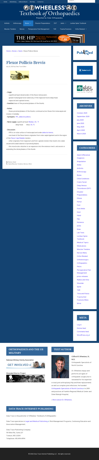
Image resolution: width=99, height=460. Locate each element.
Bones (27, 23)
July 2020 (80, 120)
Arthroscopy (17, 23)
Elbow (79, 198)
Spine (79, 287)
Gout (79, 212)
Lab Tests (80, 233)
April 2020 (81, 130)
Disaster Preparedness (42, 23)
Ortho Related (80, 29)
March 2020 (81, 134)
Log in (79, 325)
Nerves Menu (82, 253)
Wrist (30, 164)
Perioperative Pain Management (38, 29)
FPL (17, 117)
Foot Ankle (81, 209)
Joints (62, 23)
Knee (79, 229)
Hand (14, 162)
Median (31, 122)
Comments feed (83, 332)
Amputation (81, 161)
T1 (38, 122)
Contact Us (40, 2)
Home (5, 2)
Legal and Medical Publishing (36, 421)
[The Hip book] (49, 42)
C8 (35, 122)
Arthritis (6, 23)
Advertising (13, 2)
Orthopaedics (82, 263)
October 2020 (82, 113)
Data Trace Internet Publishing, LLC (45, 454)
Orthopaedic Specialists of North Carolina (67, 388)
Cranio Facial (82, 182)
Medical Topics (82, 242)
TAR (54, 29)
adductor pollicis (24, 117)
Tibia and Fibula (83, 293)
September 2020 (83, 116)
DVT (55, 23)
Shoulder (80, 283)
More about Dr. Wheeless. (62, 400)
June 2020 (80, 123)
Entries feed (81, 328)
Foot (78, 205)
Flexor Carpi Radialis (18, 138)
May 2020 (80, 127)
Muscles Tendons (10, 29)
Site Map (32, 2)
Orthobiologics (82, 260)
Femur (79, 202)
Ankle (79, 165)
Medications (81, 246)
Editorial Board (23, 2)
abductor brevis (47, 132)
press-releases (82, 276)
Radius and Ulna (83, 280)
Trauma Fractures (65, 29)
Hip (78, 219)
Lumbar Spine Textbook (78, 23)
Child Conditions (83, 179)
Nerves (22, 29)
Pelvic (79, 266)
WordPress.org (82, 335)
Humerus (80, 222)
